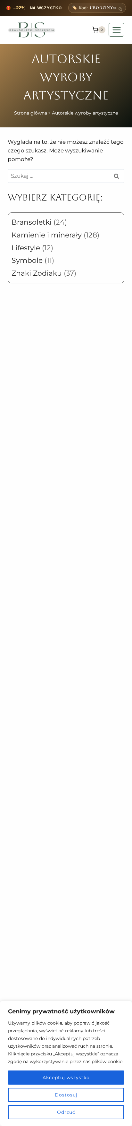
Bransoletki (32, 222)
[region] (66, 1063)
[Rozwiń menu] (116, 30)
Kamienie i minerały (47, 235)
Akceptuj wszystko (66, 1077)
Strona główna (30, 113)
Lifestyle (26, 248)
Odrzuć (66, 1112)
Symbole (27, 260)
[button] (97, 8)
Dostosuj (66, 1095)
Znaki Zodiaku (37, 273)
